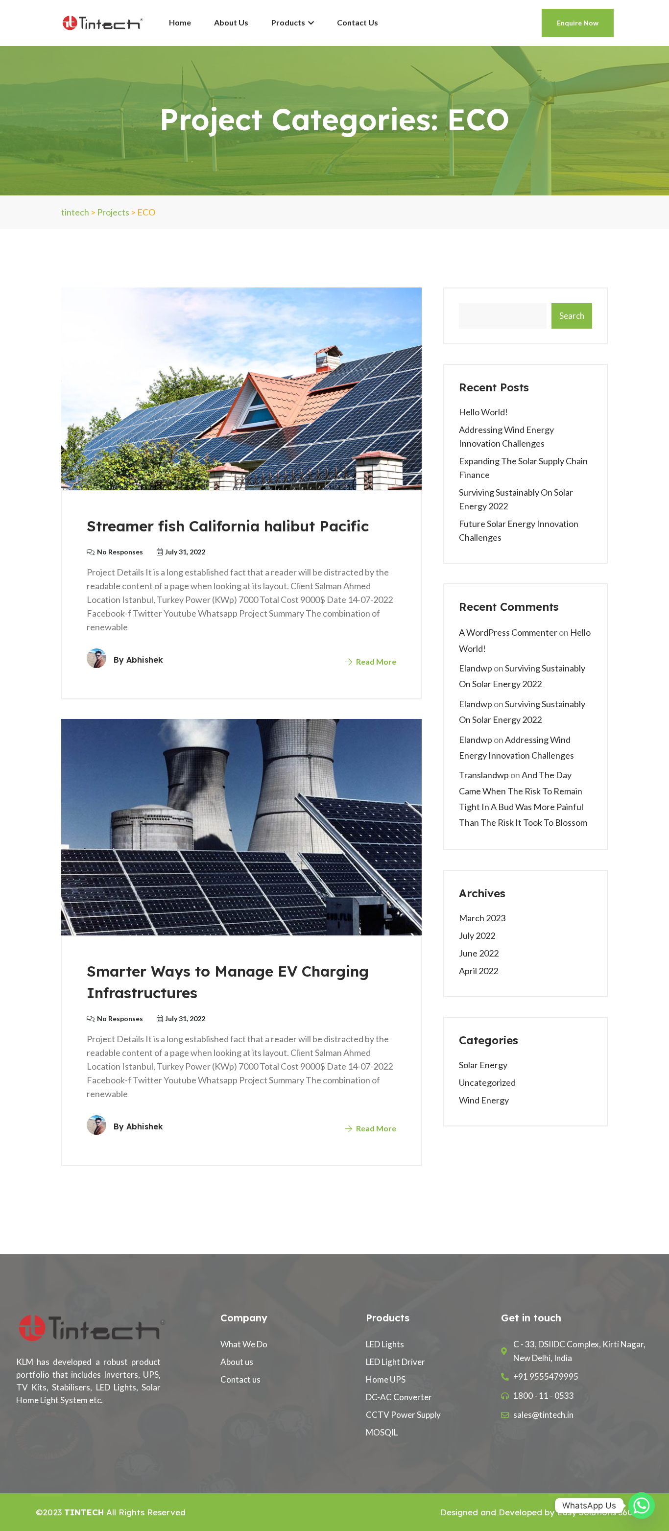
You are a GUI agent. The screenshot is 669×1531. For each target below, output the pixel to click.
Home (180, 22)
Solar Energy (483, 1064)
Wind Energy (484, 1100)
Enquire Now (577, 23)
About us (231, 22)
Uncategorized (487, 1082)
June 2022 (479, 953)
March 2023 (482, 917)
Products (289, 22)
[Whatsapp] (641, 1505)
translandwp (484, 774)
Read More (375, 661)
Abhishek (144, 660)
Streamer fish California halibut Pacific (228, 526)
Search (571, 316)
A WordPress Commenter (508, 632)
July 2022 (477, 935)
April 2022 (478, 970)
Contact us (357, 22)
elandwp (475, 668)
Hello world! (483, 412)
